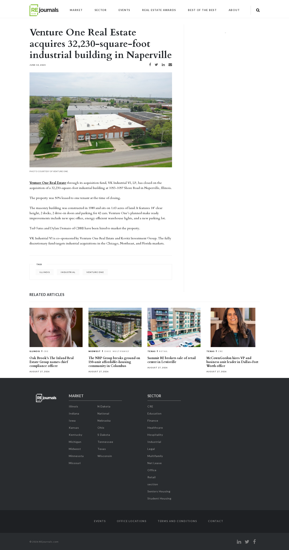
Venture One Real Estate (47, 183)
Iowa (72, 420)
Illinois (45, 272)
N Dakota (104, 406)
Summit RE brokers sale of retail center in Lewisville (171, 360)
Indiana (74, 413)
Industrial (154, 441)
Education (154, 413)
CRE (46, 351)
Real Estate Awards (159, 10)
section (152, 484)
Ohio (107, 351)
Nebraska (104, 420)
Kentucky (75, 434)
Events (124, 10)
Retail (163, 351)
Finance (152, 420)
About (234, 10)
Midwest (94, 351)
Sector (101, 10)
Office (151, 470)
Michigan (75, 441)
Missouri (75, 463)
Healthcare (155, 427)
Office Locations (132, 521)
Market (76, 10)
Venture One (95, 272)
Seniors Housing (158, 491)
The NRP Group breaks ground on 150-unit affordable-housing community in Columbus (114, 362)
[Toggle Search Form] (258, 10)
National (103, 413)
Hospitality (155, 434)
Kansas (74, 427)
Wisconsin (105, 456)
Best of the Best (202, 10)
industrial (68, 272)
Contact (215, 521)
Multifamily (121, 351)
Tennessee (105, 441)
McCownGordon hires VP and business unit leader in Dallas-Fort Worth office (232, 362)
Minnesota (76, 456)
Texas (151, 351)
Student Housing (159, 498)
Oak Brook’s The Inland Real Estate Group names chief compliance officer (51, 362)
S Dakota (104, 434)
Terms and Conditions (177, 521)
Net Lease (154, 463)
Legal (151, 449)
